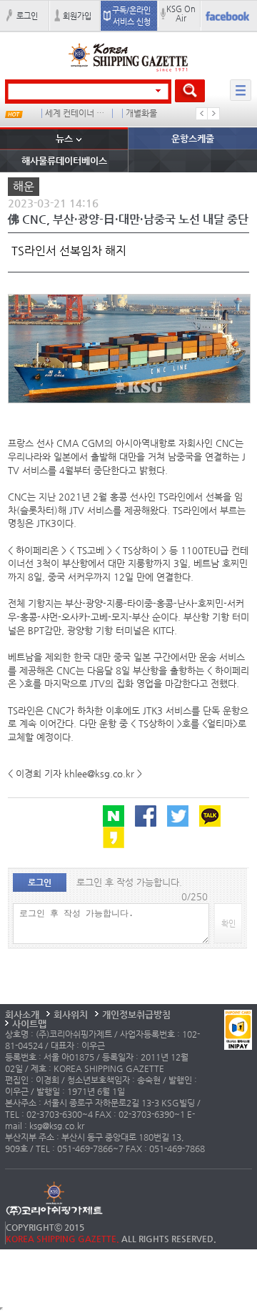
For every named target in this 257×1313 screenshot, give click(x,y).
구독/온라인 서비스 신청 (131, 16)
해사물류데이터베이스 (64, 160)
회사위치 (71, 1014)
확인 (228, 923)
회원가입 (77, 15)
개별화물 (141, 113)
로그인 (27, 15)
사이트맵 (29, 1023)
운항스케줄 (192, 138)
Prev (202, 113)
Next (213, 113)
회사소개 (22, 1014)
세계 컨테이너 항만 (75, 113)
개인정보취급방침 (136, 1014)
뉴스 (64, 138)
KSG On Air (181, 13)
